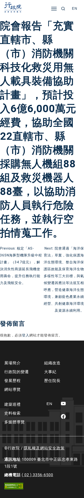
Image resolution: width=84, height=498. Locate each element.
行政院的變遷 (16, 371)
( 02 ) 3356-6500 (37, 475)
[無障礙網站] (13, 486)
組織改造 (52, 363)
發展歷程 (12, 380)
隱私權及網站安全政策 (44, 448)
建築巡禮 (12, 404)
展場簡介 (12, 363)
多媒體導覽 (14, 422)
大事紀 (50, 371)
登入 (25, 335)
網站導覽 (12, 389)
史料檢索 (12, 413)
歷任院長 (52, 380)
